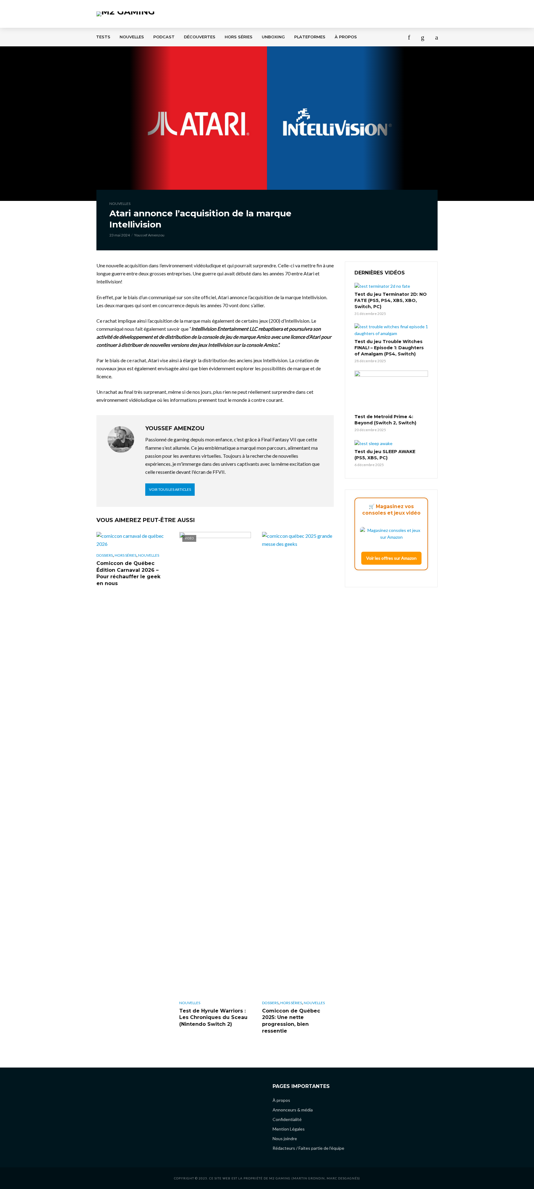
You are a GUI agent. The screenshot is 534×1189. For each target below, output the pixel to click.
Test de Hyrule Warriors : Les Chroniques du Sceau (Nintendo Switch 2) (213, 1017)
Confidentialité (287, 1119)
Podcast (164, 37)
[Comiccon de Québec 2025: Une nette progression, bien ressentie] (298, 764)
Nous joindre (285, 1138)
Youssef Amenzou (149, 235)
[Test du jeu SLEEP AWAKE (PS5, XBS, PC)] (391, 443)
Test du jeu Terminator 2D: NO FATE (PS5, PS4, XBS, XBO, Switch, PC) (390, 300)
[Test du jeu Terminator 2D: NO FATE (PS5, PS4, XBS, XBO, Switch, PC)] (391, 286)
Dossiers (104, 555)
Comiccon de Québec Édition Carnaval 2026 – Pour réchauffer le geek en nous (128, 573)
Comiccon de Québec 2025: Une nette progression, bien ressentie (291, 1021)
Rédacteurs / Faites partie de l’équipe (308, 1148)
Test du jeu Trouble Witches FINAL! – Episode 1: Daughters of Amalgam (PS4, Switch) (389, 348)
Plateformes (309, 37)
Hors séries (238, 37)
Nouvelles (132, 37)
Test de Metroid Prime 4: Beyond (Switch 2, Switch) (385, 420)
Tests (103, 37)
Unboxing (273, 37)
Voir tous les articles (170, 489)
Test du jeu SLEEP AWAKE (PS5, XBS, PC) (384, 455)
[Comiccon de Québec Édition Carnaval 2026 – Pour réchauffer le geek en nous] (132, 540)
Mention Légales (289, 1129)
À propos (346, 37)
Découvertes (199, 37)
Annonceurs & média (293, 1109)
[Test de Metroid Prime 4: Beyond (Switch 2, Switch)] (391, 391)
